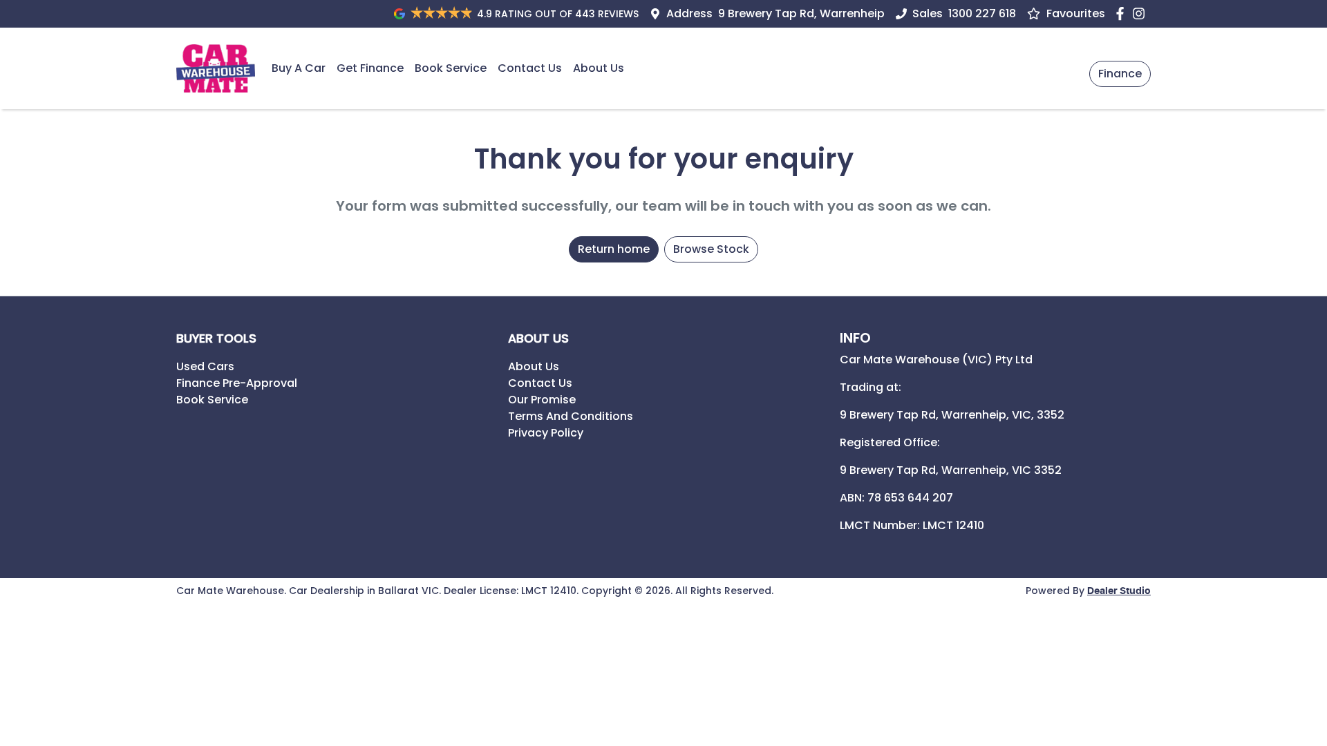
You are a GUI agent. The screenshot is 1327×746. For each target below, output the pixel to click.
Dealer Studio (1119, 591)
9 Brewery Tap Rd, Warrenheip (801, 13)
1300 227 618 (982, 13)
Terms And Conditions (570, 416)
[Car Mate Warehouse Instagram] (1141, 13)
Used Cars (205, 366)
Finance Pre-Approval (236, 383)
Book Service (451, 68)
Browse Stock (711, 249)
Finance (1120, 74)
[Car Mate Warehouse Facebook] (1122, 13)
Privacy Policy (545, 433)
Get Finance (370, 68)
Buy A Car (299, 68)
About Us (598, 68)
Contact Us (530, 68)
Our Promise (542, 400)
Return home (614, 249)
